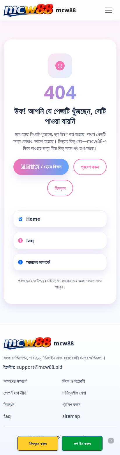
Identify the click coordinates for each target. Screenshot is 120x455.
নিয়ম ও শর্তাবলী (73, 381)
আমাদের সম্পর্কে (37, 262)
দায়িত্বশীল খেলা (74, 393)
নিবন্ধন (60, 188)
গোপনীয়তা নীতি (15, 393)
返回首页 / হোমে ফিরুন (41, 166)
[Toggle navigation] (109, 10)
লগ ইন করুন (82, 443)
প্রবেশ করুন (90, 167)
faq (29, 240)
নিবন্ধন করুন (38, 443)
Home (32, 219)
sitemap (71, 416)
